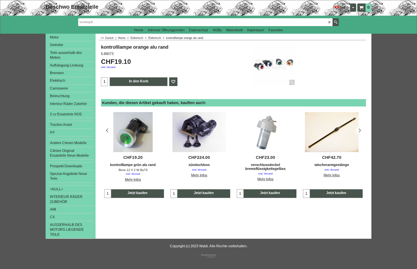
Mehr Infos (133, 179)
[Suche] (336, 22)
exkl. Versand (108, 67)
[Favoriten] (173, 82)
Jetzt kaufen (137, 193)
